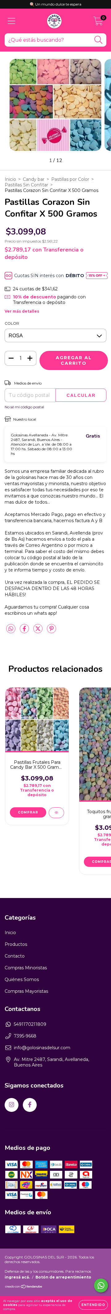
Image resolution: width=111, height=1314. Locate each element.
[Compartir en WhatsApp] (10, 629)
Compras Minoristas (26, 968)
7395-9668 (25, 1036)
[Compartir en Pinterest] (51, 631)
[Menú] (11, 21)
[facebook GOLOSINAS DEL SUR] (30, 1105)
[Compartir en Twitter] (38, 631)
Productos (16, 944)
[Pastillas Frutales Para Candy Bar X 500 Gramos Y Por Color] (56, 812)
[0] (98, 22)
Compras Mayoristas (26, 991)
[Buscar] (98, 40)
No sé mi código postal (24, 407)
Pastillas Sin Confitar (26, 185)
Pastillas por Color (70, 179)
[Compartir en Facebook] (25, 631)
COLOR (12, 323)
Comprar (28, 812)
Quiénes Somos (22, 979)
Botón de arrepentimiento (63, 1277)
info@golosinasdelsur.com (42, 1047)
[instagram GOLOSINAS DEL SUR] (11, 1105)
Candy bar (33, 179)
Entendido (93, 1305)
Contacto (15, 956)
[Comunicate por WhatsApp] (101, 1285)
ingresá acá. (17, 1277)
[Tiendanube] (24, 1287)
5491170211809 (30, 1024)
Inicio (10, 179)
